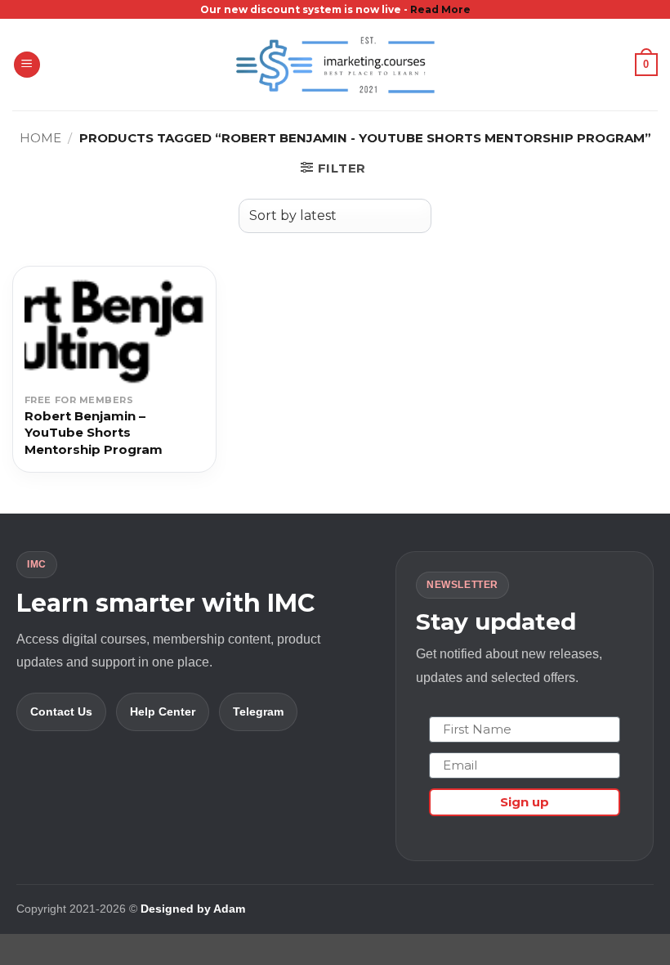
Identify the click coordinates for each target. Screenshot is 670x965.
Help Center (162, 711)
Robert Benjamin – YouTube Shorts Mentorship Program (94, 432)
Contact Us (61, 711)
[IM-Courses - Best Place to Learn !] (335, 65)
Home (40, 138)
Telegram (258, 711)
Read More (440, 9)
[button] (27, 65)
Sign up (524, 802)
